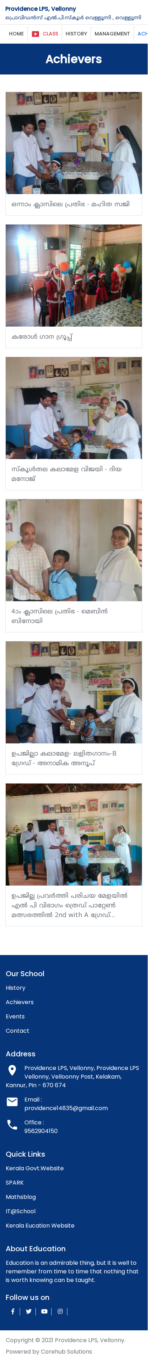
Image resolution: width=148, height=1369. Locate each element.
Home (16, 33)
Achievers (20, 1002)
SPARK (15, 1182)
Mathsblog (21, 1197)
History (76, 33)
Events (15, 1016)
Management (112, 33)
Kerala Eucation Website (40, 1225)
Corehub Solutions (66, 1352)
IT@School (20, 1211)
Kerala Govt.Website (35, 1168)
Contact (17, 1031)
